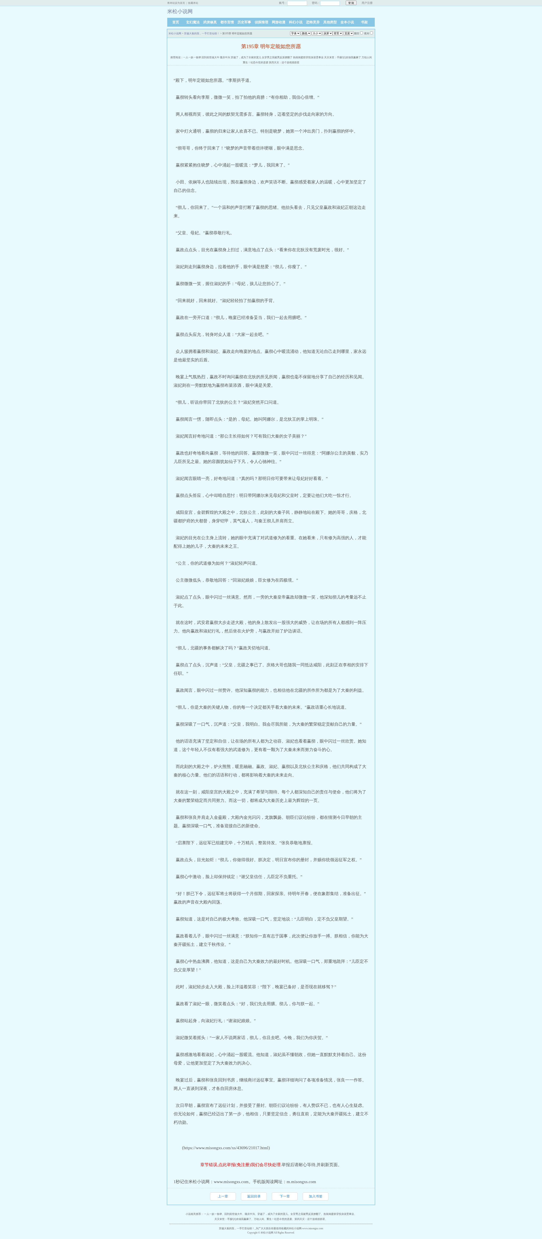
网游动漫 (278, 22)
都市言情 (227, 22)
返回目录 (254, 1196)
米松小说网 (175, 33)
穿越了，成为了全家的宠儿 (246, 57)
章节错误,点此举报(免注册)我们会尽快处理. (241, 1164)
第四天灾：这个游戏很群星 (284, 62)
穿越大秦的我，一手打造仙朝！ (202, 33)
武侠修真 (210, 22)
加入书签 (315, 1196)
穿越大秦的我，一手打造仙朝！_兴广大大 (242, 1228)
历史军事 (244, 22)
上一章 (223, 1196)
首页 (175, 22)
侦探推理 (261, 22)
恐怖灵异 (313, 22)
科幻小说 (296, 22)
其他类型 (330, 22)
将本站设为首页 (176, 2)
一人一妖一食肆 (192, 57)
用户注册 (367, 2)
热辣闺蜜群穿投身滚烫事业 (308, 57)
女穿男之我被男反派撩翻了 (277, 57)
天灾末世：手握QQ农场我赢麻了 (342, 57)
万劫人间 (367, 57)
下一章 (285, 1196)
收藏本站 (193, 2)
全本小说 (347, 22)
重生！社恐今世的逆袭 (255, 62)
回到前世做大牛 (210, 57)
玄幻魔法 (193, 22)
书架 (364, 22)
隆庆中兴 (225, 57)
